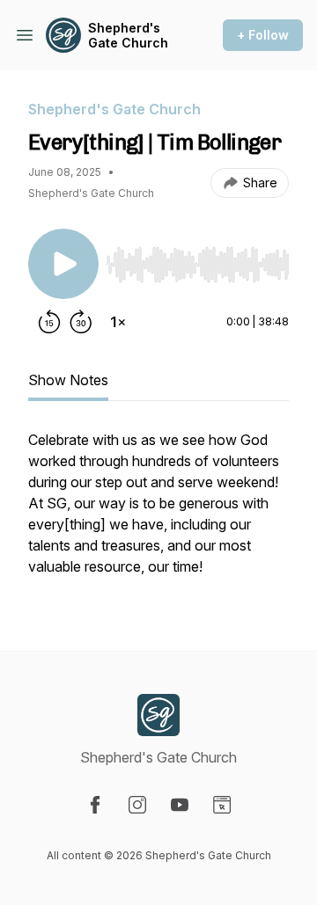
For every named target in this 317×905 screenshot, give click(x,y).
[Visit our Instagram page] (137, 805)
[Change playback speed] (118, 322)
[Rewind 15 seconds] (49, 322)
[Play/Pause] (63, 264)
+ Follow (263, 34)
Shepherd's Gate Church (128, 35)
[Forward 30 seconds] (81, 322)
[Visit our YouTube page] (179, 805)
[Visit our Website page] (222, 805)
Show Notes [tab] (68, 380)
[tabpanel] (158, 512)
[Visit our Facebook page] (95, 805)
